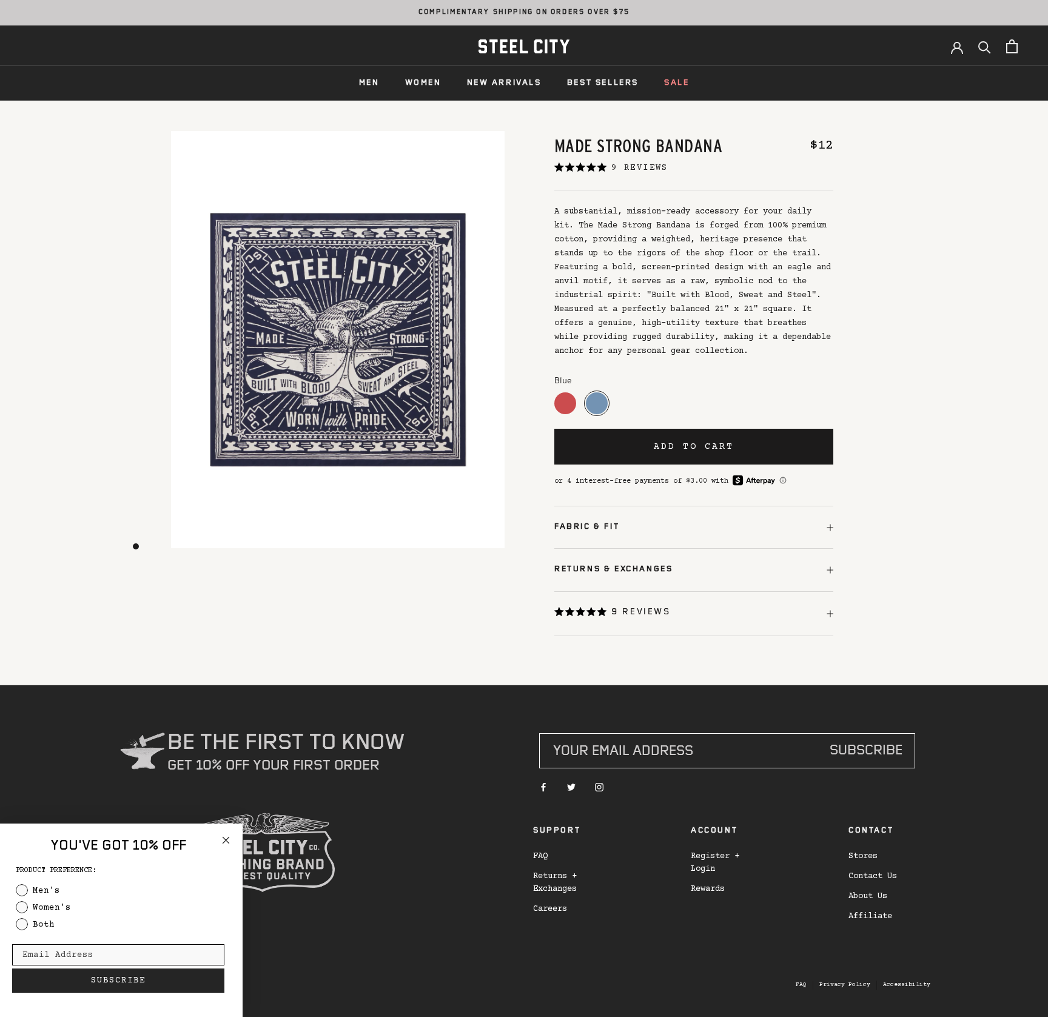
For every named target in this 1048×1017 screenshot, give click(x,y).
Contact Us (872, 876)
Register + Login (715, 862)
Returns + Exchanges (555, 882)
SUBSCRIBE (118, 980)
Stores (863, 856)
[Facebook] (543, 787)
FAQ (540, 856)
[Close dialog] (225, 840)
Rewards (708, 889)
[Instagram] (599, 787)
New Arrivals (504, 83)
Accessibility (906, 984)
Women (423, 83)
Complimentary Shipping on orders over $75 (524, 12)
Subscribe (866, 751)
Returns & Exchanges (613, 569)
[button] (612, 613)
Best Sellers (603, 83)
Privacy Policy (844, 984)
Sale (676, 83)
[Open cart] (1012, 46)
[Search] (984, 46)
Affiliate (870, 916)
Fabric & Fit (586, 527)
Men (369, 83)
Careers (550, 909)
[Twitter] (571, 787)
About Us (867, 896)
